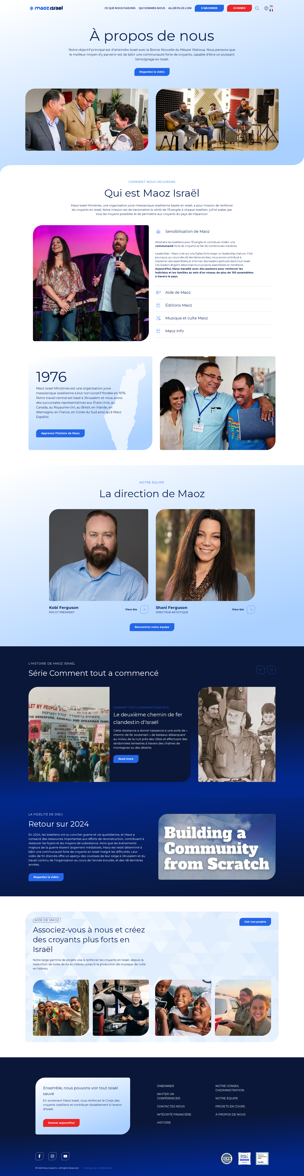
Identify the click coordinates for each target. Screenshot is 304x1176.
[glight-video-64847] (217, 846)
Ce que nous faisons (120, 8)
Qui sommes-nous (152, 8)
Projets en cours (230, 1106)
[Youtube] (65, 1156)
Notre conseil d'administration (229, 1088)
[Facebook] (39, 1156)
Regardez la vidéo (152, 71)
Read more (125, 755)
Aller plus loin (180, 8)
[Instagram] (52, 1156)
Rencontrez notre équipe (152, 627)
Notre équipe (226, 1098)
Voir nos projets (255, 921)
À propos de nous (230, 1114)
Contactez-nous (171, 1106)
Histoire (164, 1122)
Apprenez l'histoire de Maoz (60, 433)
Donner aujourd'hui (61, 1122)
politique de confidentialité (98, 1168)
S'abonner (209, 8)
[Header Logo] (46, 8)
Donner (239, 8)
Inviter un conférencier (168, 1096)
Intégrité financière (174, 1114)
